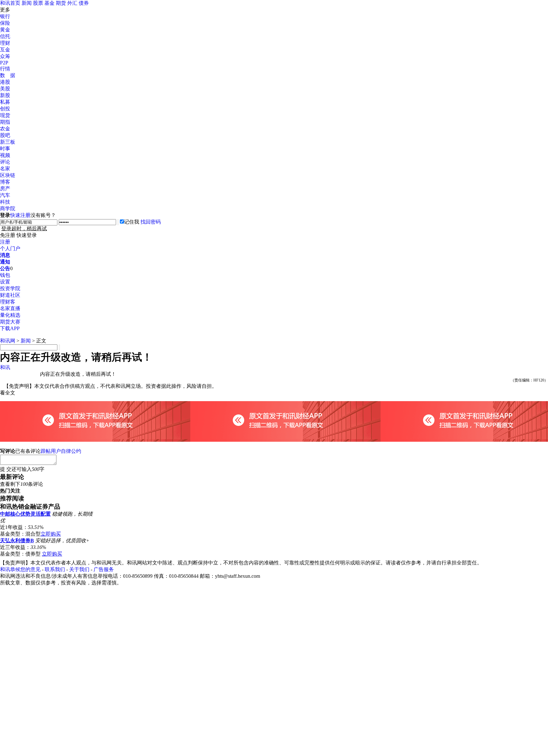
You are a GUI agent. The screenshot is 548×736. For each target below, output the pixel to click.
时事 (5, 148)
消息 (5, 255)
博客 (5, 182)
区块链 (7, 175)
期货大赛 (10, 321)
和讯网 (7, 340)
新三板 (7, 142)
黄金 (5, 29)
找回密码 (150, 222)
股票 (38, 3)
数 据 (7, 75)
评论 (5, 162)
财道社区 (10, 295)
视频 (5, 155)
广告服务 (104, 569)
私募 (5, 102)
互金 (5, 49)
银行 (5, 16)
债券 (84, 3)
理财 (5, 43)
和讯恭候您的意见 (20, 569)
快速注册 (20, 215)
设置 (5, 281)
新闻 (27, 3)
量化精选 (10, 315)
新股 (5, 95)
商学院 (7, 208)
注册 (5, 241)
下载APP (10, 328)
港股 (5, 82)
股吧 (5, 135)
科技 (5, 202)
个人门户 (10, 248)
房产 (5, 188)
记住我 (131, 222)
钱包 (5, 275)
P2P (4, 62)
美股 (5, 88)
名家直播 (10, 308)
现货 (5, 115)
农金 (5, 128)
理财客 (7, 301)
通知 (5, 261)
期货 (61, 3)
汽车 (5, 195)
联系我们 (55, 569)
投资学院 (10, 288)
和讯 (5, 367)
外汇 (72, 3)
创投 (5, 108)
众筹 (5, 56)
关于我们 (79, 569)
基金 (49, 3)
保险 (5, 23)
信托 (5, 36)
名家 (5, 168)
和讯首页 (10, 3)
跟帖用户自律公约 (61, 451)
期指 (5, 122)
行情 (5, 68)
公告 (5, 268)
